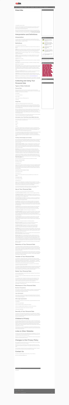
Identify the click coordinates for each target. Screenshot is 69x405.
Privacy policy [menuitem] (46, 7)
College (51, 68)
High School (44, 74)
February (44, 69)
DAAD (43, 73)
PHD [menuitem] (28, 7)
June (48, 67)
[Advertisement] (27, 17)
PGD (43, 68)
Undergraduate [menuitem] (20, 7)
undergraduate (47, 64)
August (50, 69)
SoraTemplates (19, 392)
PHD (50, 64)
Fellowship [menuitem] (32, 7)
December (46, 73)
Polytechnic (50, 74)
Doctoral (44, 67)
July (46, 67)
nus (48, 68)
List (50, 67)
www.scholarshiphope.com (34, 75)
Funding (50, 73)
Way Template (24, 392)
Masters (44, 64)
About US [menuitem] (36, 7)
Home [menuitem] (16, 7)
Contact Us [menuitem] (41, 7)
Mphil (47, 74)
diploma (47, 69)
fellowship (46, 68)
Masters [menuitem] (25, 7)
